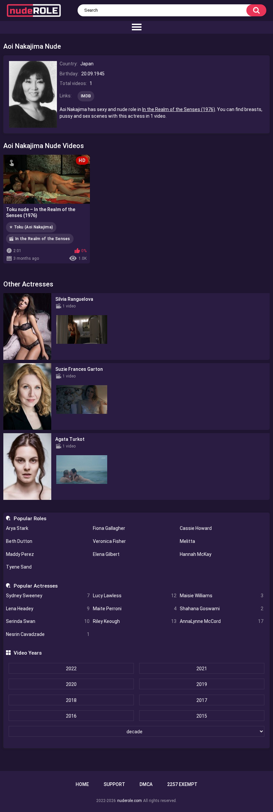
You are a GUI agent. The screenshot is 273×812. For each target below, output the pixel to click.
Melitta (187, 541)
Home (82, 784)
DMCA (145, 784)
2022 (71, 668)
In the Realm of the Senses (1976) (178, 109)
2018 (71, 700)
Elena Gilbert (106, 554)
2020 (71, 684)
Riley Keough (134, 621)
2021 (201, 668)
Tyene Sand (19, 567)
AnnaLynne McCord (221, 621)
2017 (201, 700)
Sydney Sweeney (48, 595)
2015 (201, 716)
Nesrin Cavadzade (48, 634)
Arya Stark (17, 528)
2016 (71, 716)
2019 (201, 684)
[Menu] (136, 27)
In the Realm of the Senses (42, 238)
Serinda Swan (48, 621)
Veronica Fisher (109, 541)
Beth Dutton (19, 541)
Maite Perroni (134, 608)
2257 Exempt (182, 784)
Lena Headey (48, 608)
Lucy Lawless (134, 595)
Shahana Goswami (221, 608)
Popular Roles (30, 519)
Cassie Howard (196, 528)
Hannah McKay (195, 554)
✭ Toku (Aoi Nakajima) (31, 227)
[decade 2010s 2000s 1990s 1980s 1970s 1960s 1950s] (136, 731)
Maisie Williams (221, 595)
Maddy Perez (20, 554)
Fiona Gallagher (109, 528)
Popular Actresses (35, 586)
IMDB (86, 96)
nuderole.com (129, 800)
